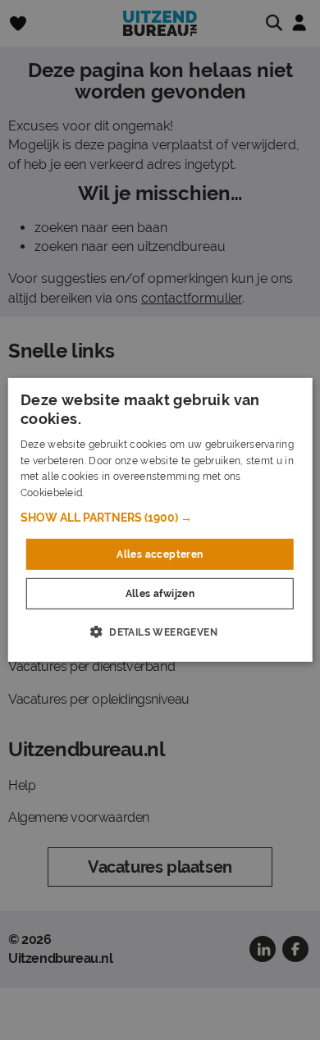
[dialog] (160, 520)
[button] (160, 517)
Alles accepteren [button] (160, 554)
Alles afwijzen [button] (160, 594)
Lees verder (115, 493)
